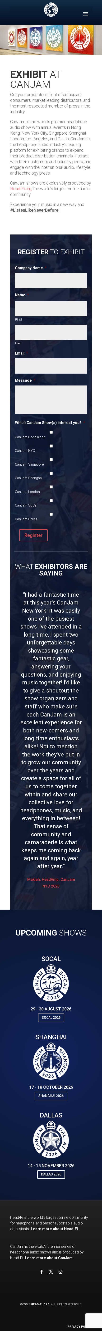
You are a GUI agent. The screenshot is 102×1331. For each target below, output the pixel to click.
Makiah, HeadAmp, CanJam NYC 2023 (51, 882)
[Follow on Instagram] (60, 1272)
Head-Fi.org (21, 188)
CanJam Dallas (26, 519)
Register (33, 535)
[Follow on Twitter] (51, 1272)
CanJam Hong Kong (30, 437)
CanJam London (27, 492)
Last (18, 343)
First (18, 319)
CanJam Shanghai (28, 478)
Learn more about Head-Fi (54, 1229)
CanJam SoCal (26, 505)
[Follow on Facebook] (41, 1272)
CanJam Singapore (29, 464)
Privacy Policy (80, 1326)
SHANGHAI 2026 (51, 1096)
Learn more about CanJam (49, 1258)
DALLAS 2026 (51, 1174)
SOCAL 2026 (51, 1017)
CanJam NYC (25, 451)
